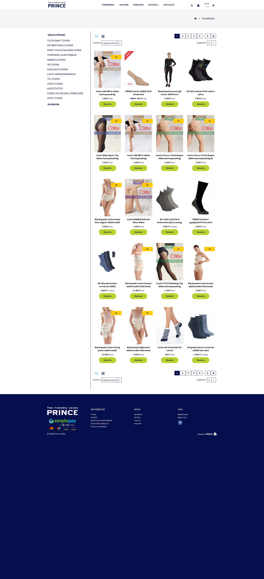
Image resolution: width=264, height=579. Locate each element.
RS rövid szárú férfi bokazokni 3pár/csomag (169, 221)
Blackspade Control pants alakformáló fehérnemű (138, 285)
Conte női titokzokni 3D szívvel (170, 349)
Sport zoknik (54, 98)
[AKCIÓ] (139, 70)
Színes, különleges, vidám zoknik (65, 93)
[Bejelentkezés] (198, 5)
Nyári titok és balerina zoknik (64, 50)
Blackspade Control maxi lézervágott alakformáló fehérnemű (107, 222)
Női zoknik (53, 64)
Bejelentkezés (183, 414)
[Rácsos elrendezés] (96, 36)
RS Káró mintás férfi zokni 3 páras (201, 93)
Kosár (206, 4)
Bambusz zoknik (56, 59)
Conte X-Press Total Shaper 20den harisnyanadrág (169, 157)
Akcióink (123, 4)
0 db (207, 6)
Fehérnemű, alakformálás (62, 54)
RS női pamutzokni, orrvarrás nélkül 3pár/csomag (107, 286)
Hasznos (152, 4)
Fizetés (93, 414)
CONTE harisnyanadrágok (61, 74)
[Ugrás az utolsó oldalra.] (213, 36)
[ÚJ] (108, 70)
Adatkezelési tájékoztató (99, 423)
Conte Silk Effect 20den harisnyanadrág (138, 157)
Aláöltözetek (55, 88)
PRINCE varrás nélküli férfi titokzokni (138, 93)
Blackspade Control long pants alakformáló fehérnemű (107, 350)
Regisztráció (182, 417)
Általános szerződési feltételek (101, 420)
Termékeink (107, 4)
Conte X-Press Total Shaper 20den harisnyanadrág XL (201, 157)
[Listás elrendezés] (103, 36)
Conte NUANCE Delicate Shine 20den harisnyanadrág (138, 222)
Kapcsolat (169, 4)
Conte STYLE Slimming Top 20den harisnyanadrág (169, 285)
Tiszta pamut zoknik (58, 40)
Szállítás (94, 417)
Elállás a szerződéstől (98, 427)
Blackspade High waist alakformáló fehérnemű (138, 349)
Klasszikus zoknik (57, 69)
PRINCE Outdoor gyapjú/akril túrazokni (200, 221)
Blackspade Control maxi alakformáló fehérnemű (200, 285)
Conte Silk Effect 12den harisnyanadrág (107, 93)
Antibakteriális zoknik (60, 45)
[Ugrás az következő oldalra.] (207, 36)
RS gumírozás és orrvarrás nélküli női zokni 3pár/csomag (200, 350)
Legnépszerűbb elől (109, 43)
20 (209, 43)
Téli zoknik (53, 78)
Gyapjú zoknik (55, 83)
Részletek (107, 104)
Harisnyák (138, 4)
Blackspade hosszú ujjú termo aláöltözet (169, 93)
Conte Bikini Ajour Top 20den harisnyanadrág (107, 157)
